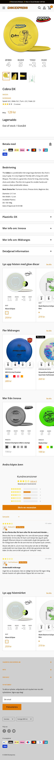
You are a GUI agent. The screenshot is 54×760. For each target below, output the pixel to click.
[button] (16, 492)
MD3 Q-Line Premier (13, 372)
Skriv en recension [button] (27, 507)
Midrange (7, 98)
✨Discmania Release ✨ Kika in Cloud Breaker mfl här (27, 2)
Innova (5, 95)
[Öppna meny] (4, 8)
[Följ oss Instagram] (9, 731)
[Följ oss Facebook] (4, 731)
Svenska (6, 719)
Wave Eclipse (10, 308)
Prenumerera (12, 707)
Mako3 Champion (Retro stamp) (17, 443)
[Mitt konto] (44, 7)
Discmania (9, 369)
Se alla (48, 264)
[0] (49, 7)
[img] (8, 523)
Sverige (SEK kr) (22, 719)
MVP (6, 305)
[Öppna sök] (39, 7)
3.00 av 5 (33, 481)
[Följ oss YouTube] (14, 731)
